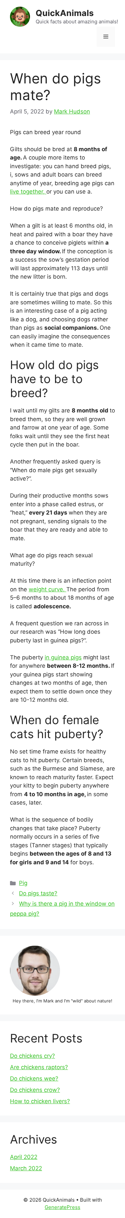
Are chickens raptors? (39, 1067)
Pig (23, 883)
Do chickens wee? (34, 1078)
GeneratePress (62, 1207)
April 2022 (23, 1157)
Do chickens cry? (32, 1055)
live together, (28, 191)
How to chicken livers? (40, 1101)
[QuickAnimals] (20, 16)
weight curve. (47, 589)
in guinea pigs (63, 657)
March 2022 (26, 1168)
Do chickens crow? (35, 1090)
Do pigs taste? (38, 893)
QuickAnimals (65, 13)
